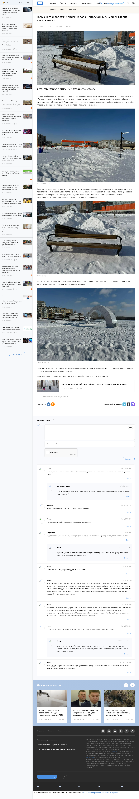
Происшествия (87, 3)
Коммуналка (74, 3)
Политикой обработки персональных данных (101, 793)
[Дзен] (128, 404)
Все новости (17, 354)
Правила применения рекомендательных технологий (56, 749)
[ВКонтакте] (48, 404)
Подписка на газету (64, 731)
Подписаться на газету (47, 777)
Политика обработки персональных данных (52, 745)
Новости (53, 3)
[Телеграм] (124, 404)
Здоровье (52, 10)
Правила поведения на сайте (47, 740)
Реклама (51, 731)
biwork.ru (114, 751)
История (62, 10)
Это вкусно (72, 10)
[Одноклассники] (53, 404)
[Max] (133, 404)
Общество (62, 3)
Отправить (128, 459)
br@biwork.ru (90, 757)
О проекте (40, 731)
